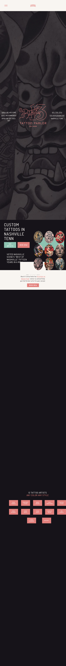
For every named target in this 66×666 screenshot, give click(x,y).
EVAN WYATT (37, 511)
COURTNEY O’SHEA (25, 503)
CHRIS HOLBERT (13, 511)
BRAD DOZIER (37, 503)
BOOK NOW (24, 245)
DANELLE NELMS (49, 511)
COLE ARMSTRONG (49, 503)
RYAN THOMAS (13, 503)
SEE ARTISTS (10, 245)
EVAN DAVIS (25, 511)
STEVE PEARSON (31, 520)
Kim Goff (46, 520)
